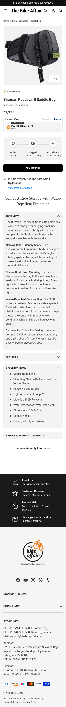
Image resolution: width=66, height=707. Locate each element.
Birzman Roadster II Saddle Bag (26, 21)
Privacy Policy (29, 702)
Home (6, 21)
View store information (20, 188)
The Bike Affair (18, 693)
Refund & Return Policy (14, 698)
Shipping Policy (36, 698)
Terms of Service (11, 702)
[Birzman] (11, 91)
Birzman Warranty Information (33, 448)
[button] (60, 11)
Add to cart (33, 168)
